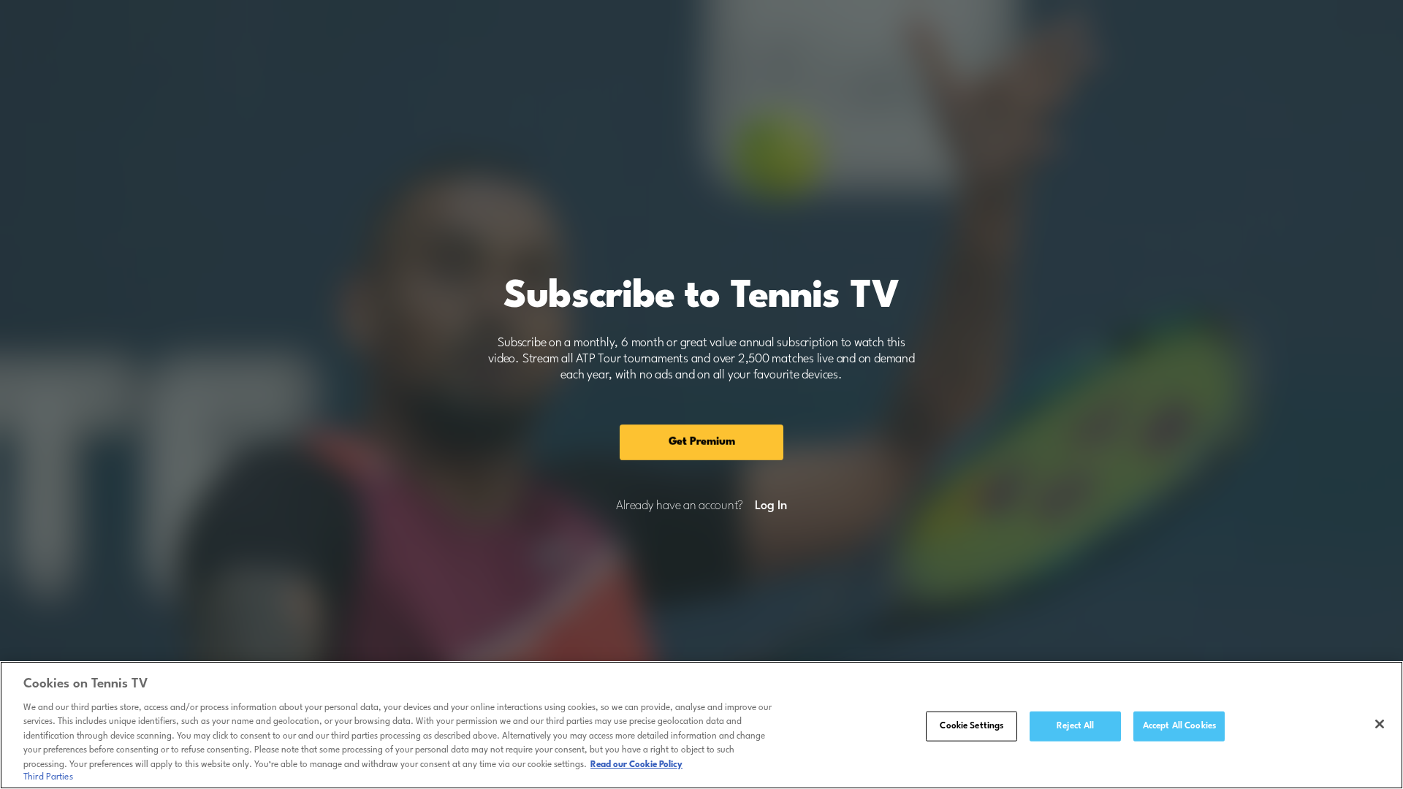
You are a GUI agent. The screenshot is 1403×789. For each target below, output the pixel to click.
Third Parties (48, 777)
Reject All (1075, 725)
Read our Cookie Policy (636, 765)
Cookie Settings (971, 725)
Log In (770, 506)
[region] (701, 725)
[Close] (1380, 724)
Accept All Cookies (1179, 725)
